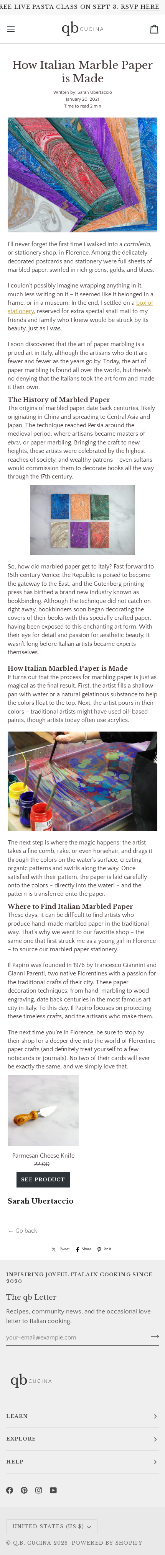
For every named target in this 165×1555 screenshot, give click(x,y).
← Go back (22, 1230)
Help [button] (14, 1462)
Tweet (64, 1249)
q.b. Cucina (32, 1543)
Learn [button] (17, 1416)
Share (86, 1249)
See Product (43, 1180)
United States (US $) (48, 1526)
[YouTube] (53, 1490)
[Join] (152, 1337)
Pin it (107, 1249)
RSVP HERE (140, 6)
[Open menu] (17, 29)
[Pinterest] (24, 1490)
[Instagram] (38, 1490)
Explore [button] (21, 1439)
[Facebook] (9, 1490)
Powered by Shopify (107, 1543)
